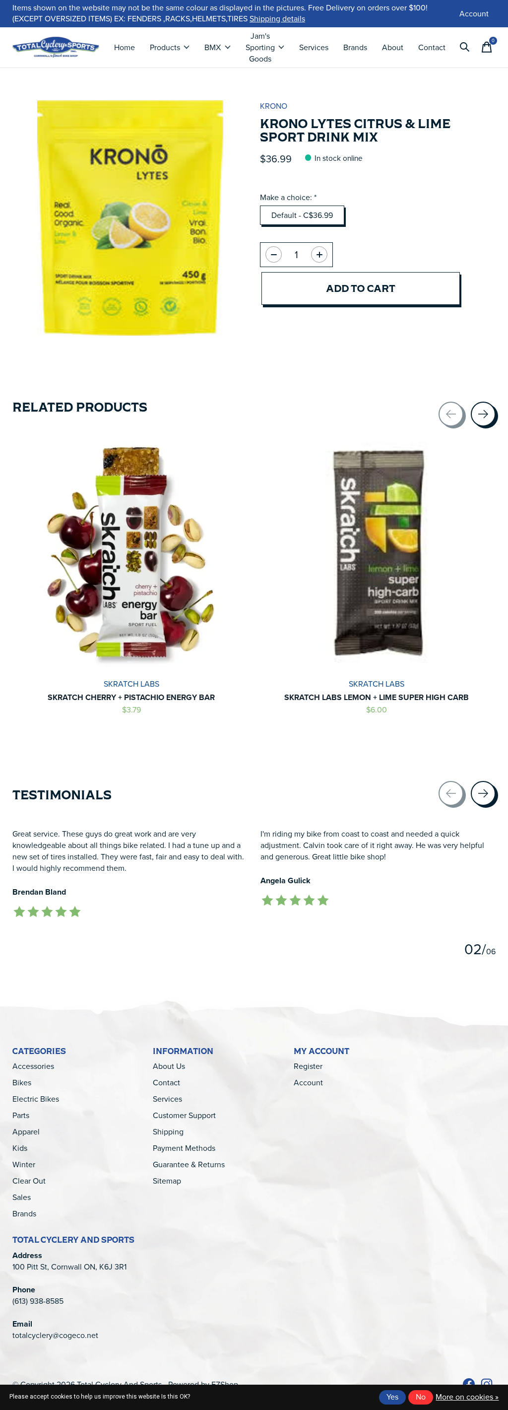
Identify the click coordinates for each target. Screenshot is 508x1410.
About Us (169, 1066)
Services (313, 47)
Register (308, 1066)
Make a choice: (288, 197)
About (392, 47)
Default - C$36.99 (302, 215)
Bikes (21, 1082)
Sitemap (167, 1181)
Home (124, 47)
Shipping (168, 1131)
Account (308, 1082)
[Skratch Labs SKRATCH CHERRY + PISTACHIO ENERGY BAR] (131, 553)
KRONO (273, 106)
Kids (19, 1148)
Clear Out (29, 1181)
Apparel (26, 1131)
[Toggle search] (465, 47)
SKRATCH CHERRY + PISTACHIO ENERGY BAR (131, 697)
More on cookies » (467, 1397)
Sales (21, 1197)
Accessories (33, 1066)
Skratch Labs (131, 683)
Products (165, 47)
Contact (431, 47)
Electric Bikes (35, 1099)
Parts (20, 1115)
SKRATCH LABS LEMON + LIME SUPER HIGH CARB (376, 697)
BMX (212, 47)
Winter (23, 1164)
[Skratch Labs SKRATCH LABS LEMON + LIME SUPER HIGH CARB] (377, 553)
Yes (392, 1397)
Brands (355, 47)
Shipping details (277, 18)
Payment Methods (184, 1148)
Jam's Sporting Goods (260, 47)
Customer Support (184, 1115)
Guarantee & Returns (189, 1164)
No (421, 1397)
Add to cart (360, 288)
